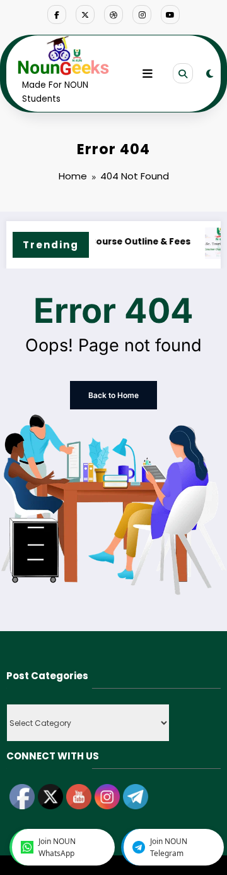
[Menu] (147, 74)
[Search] (183, 73)
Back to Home (113, 395)
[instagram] (141, 14)
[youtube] (170, 14)
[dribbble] (113, 14)
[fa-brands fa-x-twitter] (85, 14)
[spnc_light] (209, 73)
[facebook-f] (56, 14)
